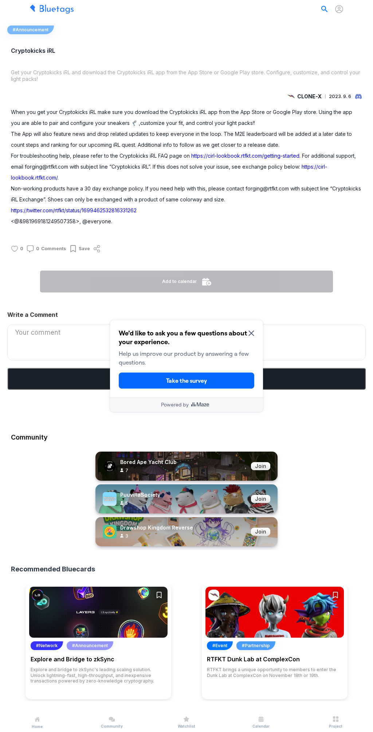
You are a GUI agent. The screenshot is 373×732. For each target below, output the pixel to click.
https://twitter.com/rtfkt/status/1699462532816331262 (74, 210)
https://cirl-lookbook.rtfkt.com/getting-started (245, 156)
